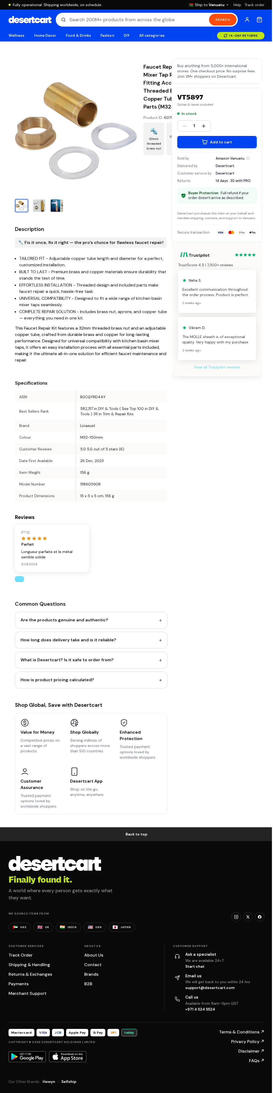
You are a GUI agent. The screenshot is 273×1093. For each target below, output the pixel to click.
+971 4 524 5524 (200, 1009)
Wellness (17, 35)
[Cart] (259, 19)
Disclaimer (251, 1051)
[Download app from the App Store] (67, 1056)
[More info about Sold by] (248, 158)
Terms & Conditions (241, 1032)
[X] (248, 917)
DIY (127, 35)
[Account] (247, 19)
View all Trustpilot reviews (217, 367)
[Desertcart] (30, 19)
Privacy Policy (247, 1041)
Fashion (107, 35)
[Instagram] (236, 917)
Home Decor (45, 35)
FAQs (256, 1060)
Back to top (136, 834)
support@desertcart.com (210, 987)
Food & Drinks (78, 35)
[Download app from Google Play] (27, 1056)
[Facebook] (259, 917)
